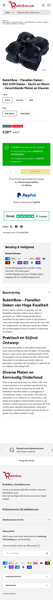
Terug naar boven (26, 460)
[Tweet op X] (11, 226)
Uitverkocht (36, 171)
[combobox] (26, 12)
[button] (49, 5)
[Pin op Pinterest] (21, 226)
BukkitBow (12, 594)
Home (5, 20)
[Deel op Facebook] (16, 226)
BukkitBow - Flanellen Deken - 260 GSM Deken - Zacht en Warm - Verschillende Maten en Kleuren (26, 23)
